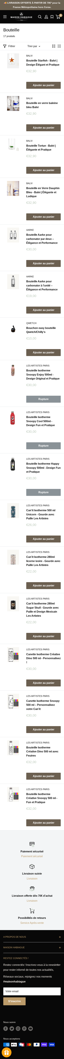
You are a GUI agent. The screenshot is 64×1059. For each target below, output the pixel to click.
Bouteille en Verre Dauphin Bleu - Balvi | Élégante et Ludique (43, 192)
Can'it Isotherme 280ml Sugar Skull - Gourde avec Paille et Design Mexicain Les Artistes (42, 609)
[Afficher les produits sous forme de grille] (59, 46)
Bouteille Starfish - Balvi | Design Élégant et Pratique (42, 62)
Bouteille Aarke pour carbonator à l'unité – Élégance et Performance (42, 285)
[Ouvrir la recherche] (40, 17)
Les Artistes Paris (37, 365)
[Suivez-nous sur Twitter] (12, 1028)
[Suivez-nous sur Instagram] (18, 1028)
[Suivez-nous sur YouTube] (30, 1028)
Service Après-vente (32, 922)
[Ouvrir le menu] (5, 16)
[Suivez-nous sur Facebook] (5, 1028)
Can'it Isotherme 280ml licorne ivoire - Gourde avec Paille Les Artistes (43, 561)
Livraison (32, 878)
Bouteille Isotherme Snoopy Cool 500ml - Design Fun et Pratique (40, 421)
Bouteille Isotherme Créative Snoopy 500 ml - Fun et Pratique (41, 798)
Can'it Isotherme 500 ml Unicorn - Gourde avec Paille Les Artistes (40, 514)
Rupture (43, 399)
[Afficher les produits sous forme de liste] (53, 46)
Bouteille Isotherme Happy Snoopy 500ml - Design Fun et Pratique (43, 467)
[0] (58, 17)
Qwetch (31, 323)
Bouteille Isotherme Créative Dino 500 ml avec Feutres (42, 751)
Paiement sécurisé (32, 856)
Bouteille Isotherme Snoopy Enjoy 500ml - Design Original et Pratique (43, 374)
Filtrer (11, 46)
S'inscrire (14, 1001)
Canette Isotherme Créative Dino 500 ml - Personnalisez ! (43, 658)
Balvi (29, 55)
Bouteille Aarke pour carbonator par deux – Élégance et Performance (42, 238)
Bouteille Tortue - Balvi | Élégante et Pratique (41, 147)
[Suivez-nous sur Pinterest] (24, 1028)
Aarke (30, 230)
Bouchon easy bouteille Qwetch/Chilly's (41, 330)
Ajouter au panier (43, 85)
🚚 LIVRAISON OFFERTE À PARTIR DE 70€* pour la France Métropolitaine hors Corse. (32, 4)
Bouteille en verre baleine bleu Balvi (42, 105)
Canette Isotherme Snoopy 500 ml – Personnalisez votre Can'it (43, 705)
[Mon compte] (46, 17)
